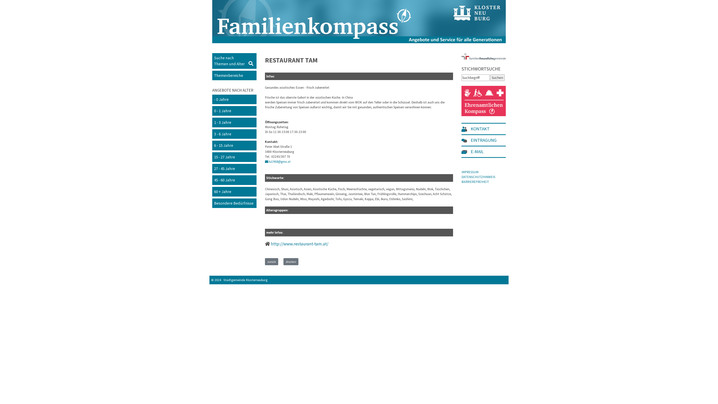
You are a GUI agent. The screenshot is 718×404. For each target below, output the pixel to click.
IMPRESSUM (469, 172)
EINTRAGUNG (483, 140)
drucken (291, 262)
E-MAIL (477, 151)
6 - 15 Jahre (223, 145)
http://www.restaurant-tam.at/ (299, 244)
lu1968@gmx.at (280, 162)
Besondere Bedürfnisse (234, 203)
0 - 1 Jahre (222, 110)
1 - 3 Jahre (222, 122)
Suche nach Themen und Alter (231, 60)
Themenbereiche (228, 75)
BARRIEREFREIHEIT (475, 182)
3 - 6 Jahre (222, 134)
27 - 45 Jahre (224, 168)
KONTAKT (480, 129)
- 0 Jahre (221, 99)
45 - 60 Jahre (224, 180)
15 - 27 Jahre (224, 157)
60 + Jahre (222, 191)
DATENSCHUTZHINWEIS (478, 177)
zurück (271, 262)
